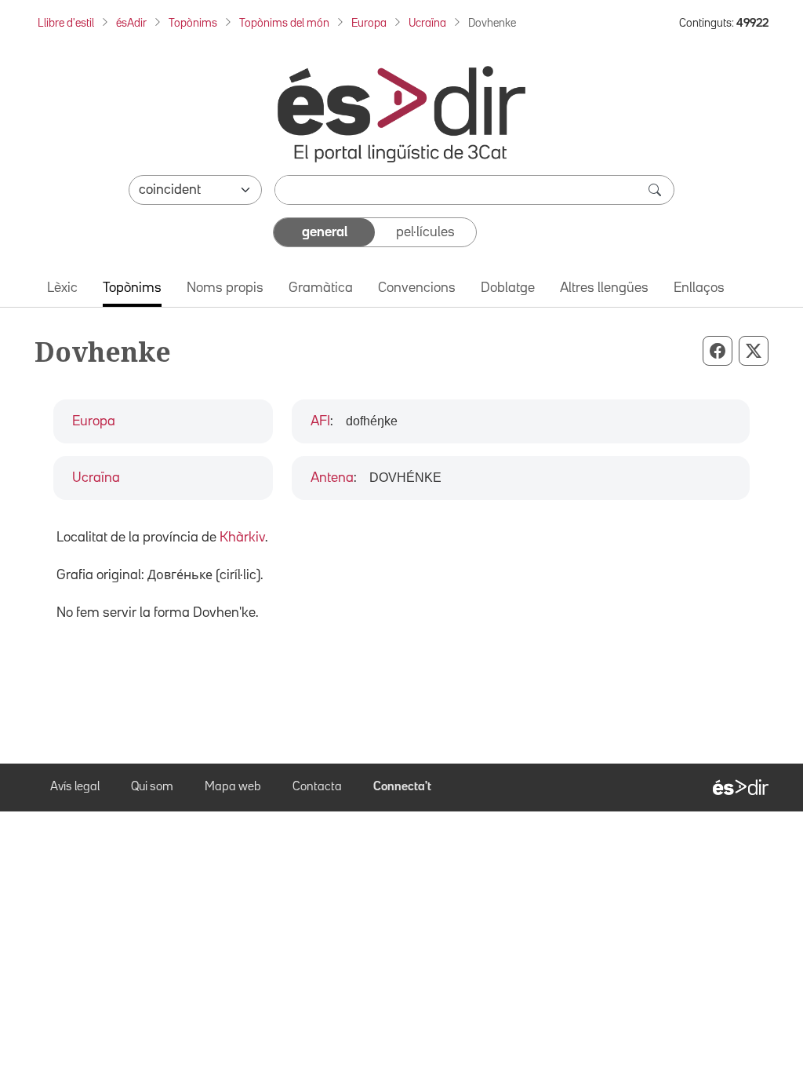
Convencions (417, 288)
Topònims (193, 23)
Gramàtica (321, 288)
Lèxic (62, 288)
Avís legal (75, 787)
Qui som (152, 787)
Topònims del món (284, 23)
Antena (332, 478)
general (324, 232)
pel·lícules (425, 232)
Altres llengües (604, 288)
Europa (369, 23)
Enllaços (699, 288)
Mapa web (233, 787)
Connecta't (402, 787)
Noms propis (225, 288)
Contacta (317, 787)
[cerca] (656, 190)
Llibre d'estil (66, 23)
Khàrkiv (242, 537)
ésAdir (131, 23)
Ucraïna (427, 23)
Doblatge (508, 288)
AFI (320, 421)
